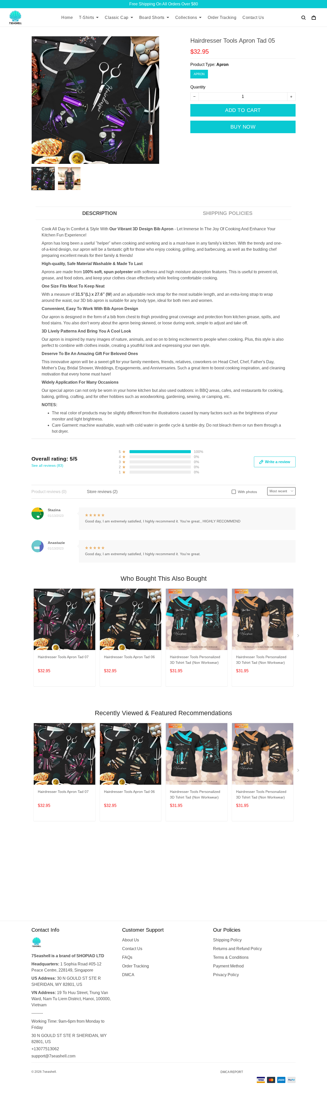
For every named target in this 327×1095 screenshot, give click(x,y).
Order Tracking (222, 17)
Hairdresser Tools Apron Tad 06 (129, 657)
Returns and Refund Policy (237, 948)
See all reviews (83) (47, 465)
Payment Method (228, 966)
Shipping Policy (227, 940)
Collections (186, 17)
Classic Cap (117, 17)
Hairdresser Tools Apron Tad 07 (63, 657)
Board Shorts (152, 17)
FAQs (127, 957)
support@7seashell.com (53, 1056)
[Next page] (299, 637)
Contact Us (253, 17)
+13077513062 (45, 1049)
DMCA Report (231, 1072)
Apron (222, 64)
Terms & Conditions (231, 957)
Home (67, 17)
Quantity (197, 87)
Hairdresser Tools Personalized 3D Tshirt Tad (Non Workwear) (195, 660)
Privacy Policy (226, 975)
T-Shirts (86, 17)
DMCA (128, 975)
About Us (130, 940)
